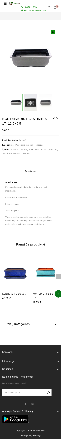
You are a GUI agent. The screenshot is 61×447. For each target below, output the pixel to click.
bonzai (24, 149)
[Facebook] (27, 404)
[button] (53, 32)
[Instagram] (33, 404)
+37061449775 (30, 7)
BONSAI (15, 149)
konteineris (34, 149)
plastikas (53, 149)
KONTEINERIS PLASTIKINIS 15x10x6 (54, 120)
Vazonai (39, 145)
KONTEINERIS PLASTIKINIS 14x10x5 (57, 120)
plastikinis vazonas (12, 153)
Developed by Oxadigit (30, 435)
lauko (43, 149)
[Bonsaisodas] (15, 3)
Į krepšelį (15, 304)
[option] (15, 102)
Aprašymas (30, 171)
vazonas (27, 153)
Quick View (24, 255)
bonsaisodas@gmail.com (35, 10)
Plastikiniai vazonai (24, 145)
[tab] (30, 171)
